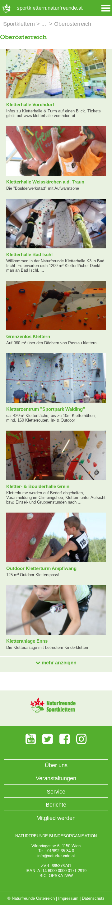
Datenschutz (93, 898)
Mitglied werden (56, 818)
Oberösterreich (72, 24)
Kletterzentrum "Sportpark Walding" (45, 409)
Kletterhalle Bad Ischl (29, 254)
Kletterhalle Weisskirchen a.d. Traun (45, 181)
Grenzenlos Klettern (28, 336)
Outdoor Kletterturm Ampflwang (41, 568)
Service (56, 792)
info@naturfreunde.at (56, 855)
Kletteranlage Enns (27, 641)
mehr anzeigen (58, 662)
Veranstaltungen (56, 778)
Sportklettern (19, 24)
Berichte (56, 805)
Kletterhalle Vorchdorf (30, 104)
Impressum (68, 898)
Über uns (56, 765)
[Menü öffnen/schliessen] (105, 8)
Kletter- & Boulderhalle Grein (37, 486)
